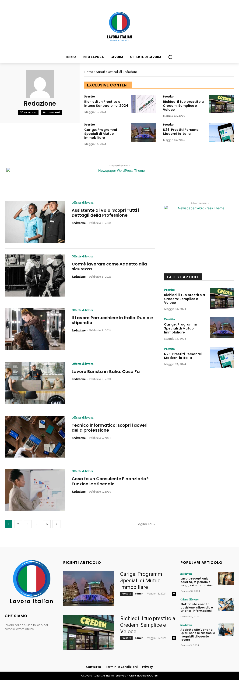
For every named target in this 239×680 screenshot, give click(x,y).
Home (88, 72)
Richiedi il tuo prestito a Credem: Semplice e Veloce (183, 105)
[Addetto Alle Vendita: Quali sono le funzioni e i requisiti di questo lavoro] (226, 629)
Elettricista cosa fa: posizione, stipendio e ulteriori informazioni (196, 607)
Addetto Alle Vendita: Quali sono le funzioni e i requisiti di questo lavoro (197, 635)
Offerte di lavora (82, 202)
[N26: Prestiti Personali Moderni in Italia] (221, 132)
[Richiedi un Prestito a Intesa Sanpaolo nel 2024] (143, 104)
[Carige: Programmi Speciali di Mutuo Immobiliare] (143, 132)
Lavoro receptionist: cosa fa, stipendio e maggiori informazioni (196, 581)
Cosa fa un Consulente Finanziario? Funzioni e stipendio (110, 481)
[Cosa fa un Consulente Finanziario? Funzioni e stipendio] (35, 490)
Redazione (79, 223)
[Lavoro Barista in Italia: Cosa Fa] (35, 383)
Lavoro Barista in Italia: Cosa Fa (106, 371)
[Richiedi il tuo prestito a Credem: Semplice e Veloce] (221, 104)
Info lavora (186, 573)
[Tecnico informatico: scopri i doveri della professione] (35, 437)
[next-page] (56, 524)
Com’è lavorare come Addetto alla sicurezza (109, 266)
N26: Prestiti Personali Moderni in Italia (181, 131)
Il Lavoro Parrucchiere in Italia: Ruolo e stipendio (112, 320)
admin (139, 593)
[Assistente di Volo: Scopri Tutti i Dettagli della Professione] (35, 222)
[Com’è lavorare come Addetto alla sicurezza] (35, 275)
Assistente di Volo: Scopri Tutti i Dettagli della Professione (105, 212)
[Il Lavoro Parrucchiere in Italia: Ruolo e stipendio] (35, 329)
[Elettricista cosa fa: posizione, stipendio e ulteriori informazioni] (226, 604)
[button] (170, 57)
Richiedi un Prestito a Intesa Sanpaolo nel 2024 (106, 103)
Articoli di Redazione (122, 72)
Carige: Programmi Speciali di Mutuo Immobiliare (100, 133)
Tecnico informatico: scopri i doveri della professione (110, 427)
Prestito (89, 96)
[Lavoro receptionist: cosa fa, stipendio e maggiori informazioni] (226, 578)
